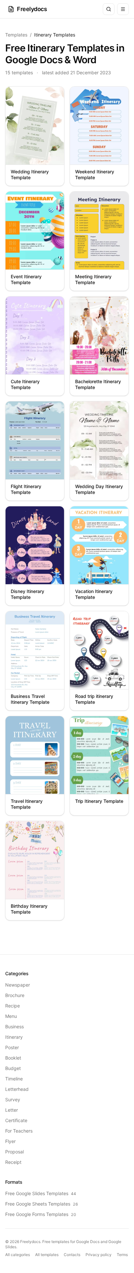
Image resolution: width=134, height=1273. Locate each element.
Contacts (72, 1254)
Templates (16, 34)
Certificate (16, 1120)
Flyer (10, 1141)
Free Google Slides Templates (40, 1193)
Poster (12, 1047)
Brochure (14, 995)
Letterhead (17, 1089)
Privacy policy (99, 1254)
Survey (12, 1099)
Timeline (14, 1078)
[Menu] (123, 9)
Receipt (13, 1162)
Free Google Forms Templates (40, 1214)
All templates (47, 1254)
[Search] (108, 9)
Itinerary (14, 1037)
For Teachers (19, 1131)
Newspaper (17, 985)
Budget (13, 1068)
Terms (122, 1254)
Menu (11, 1016)
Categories (17, 973)
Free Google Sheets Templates (41, 1204)
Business (14, 1026)
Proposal (14, 1151)
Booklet (13, 1058)
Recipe (12, 1005)
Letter (11, 1110)
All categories (17, 1254)
